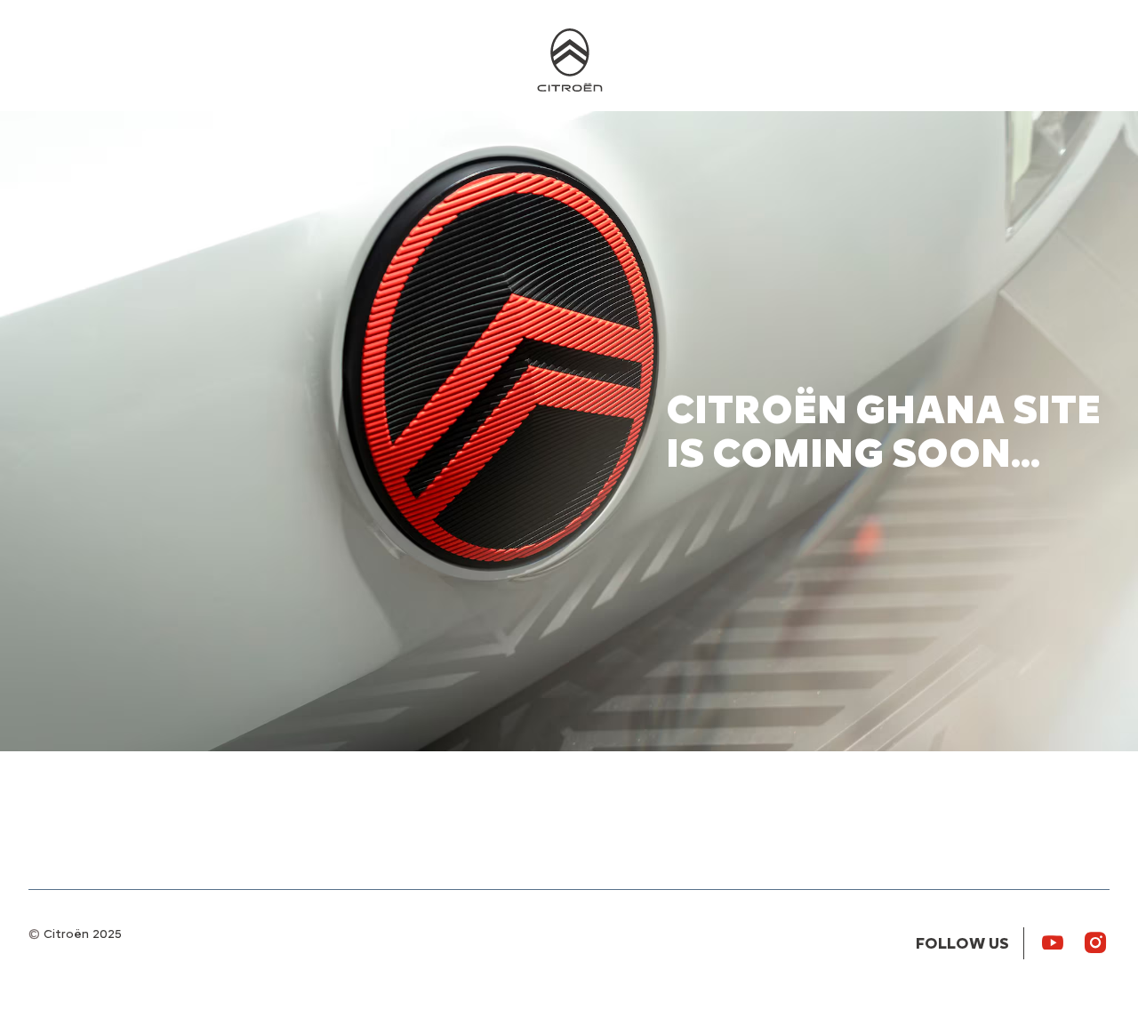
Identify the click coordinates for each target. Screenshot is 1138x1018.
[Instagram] (1095, 941)
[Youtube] (1052, 941)
